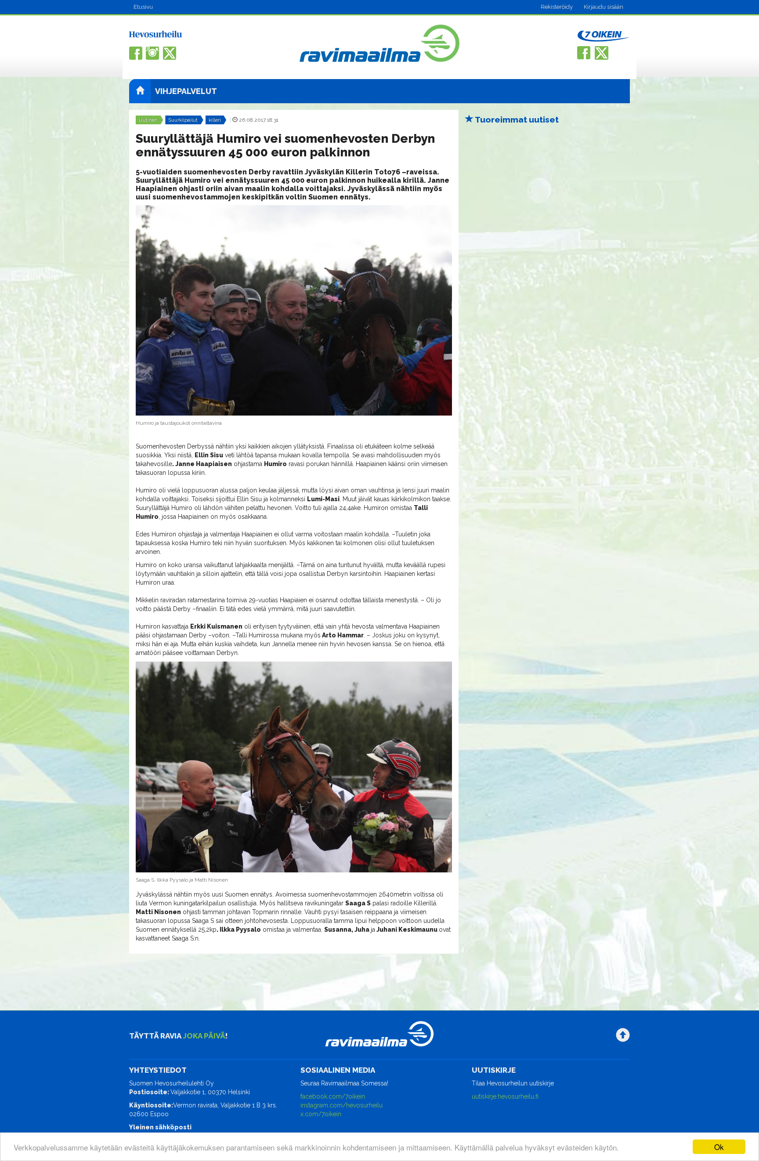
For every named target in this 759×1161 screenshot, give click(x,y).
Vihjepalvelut (186, 91)
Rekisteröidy (557, 7)
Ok (719, 1146)
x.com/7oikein (320, 1114)
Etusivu (143, 7)
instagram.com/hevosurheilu (341, 1105)
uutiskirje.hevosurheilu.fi (505, 1096)
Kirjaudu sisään (603, 7)
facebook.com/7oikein (332, 1096)
